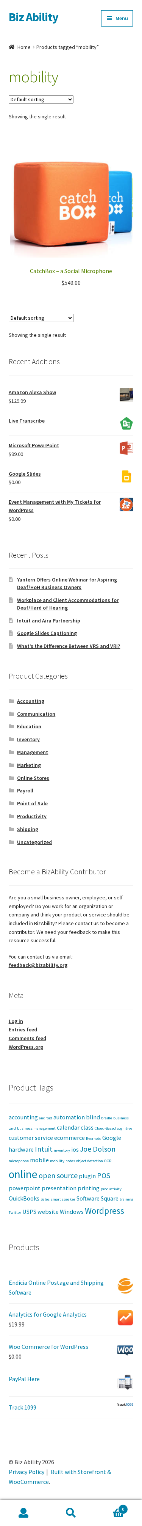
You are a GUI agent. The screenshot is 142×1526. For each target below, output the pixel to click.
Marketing (29, 765)
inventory (62, 1150)
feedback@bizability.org (38, 965)
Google (111, 1137)
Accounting (30, 701)
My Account (23, 1513)
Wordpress (104, 1210)
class (87, 1127)
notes (70, 1160)
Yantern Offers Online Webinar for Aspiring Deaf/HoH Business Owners (67, 583)
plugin (87, 1176)
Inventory (28, 739)
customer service (31, 1137)
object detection (89, 1160)
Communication (36, 713)
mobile (39, 1160)
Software (88, 1198)
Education (29, 726)
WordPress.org (26, 1047)
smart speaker (63, 1199)
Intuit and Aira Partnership (48, 620)
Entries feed (23, 1029)
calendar (68, 1127)
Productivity (32, 816)
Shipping (27, 829)
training (126, 1199)
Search (71, 1513)
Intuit (44, 1149)
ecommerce (69, 1137)
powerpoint (25, 1188)
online (23, 1174)
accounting (23, 1117)
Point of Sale (32, 803)
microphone (19, 1160)
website (48, 1211)
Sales (45, 1199)
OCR (107, 1160)
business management (36, 1128)
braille (106, 1118)
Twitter (15, 1212)
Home (24, 47)
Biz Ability (33, 17)
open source (58, 1175)
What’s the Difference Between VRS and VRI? (68, 646)
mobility (57, 1160)
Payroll (25, 790)
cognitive (124, 1128)
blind (93, 1117)
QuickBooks (24, 1198)
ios (75, 1149)
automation (69, 1117)
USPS (29, 1211)
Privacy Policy (26, 1472)
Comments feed (27, 1038)
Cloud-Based (105, 1128)
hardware (21, 1149)
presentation (59, 1188)
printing (89, 1188)
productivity (111, 1189)
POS (103, 1175)
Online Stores (33, 778)
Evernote (93, 1138)
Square (110, 1198)
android (45, 1118)
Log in (16, 1021)
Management (32, 752)
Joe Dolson (97, 1149)
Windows (72, 1211)
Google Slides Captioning (47, 633)
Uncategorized (34, 842)
